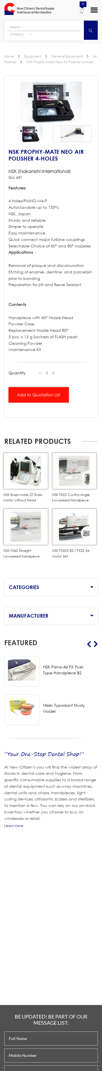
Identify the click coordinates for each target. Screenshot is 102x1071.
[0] (82, 10)
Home (9, 56)
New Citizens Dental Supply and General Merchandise (29, 9)
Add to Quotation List (38, 395)
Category (17, 34)
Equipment (32, 56)
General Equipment (67, 56)
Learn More (13, 825)
